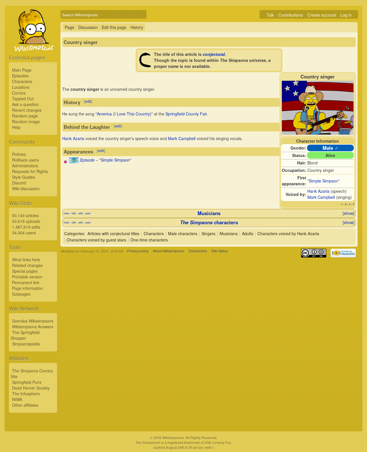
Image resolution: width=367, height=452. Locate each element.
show (348, 213)
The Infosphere (26, 393)
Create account (321, 15)
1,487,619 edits (26, 227)
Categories (74, 233)
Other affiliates (25, 405)
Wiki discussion (26, 188)
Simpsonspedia (26, 344)
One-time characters (149, 240)
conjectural (214, 54)
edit (88, 101)
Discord (19, 183)
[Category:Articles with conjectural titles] (145, 66)
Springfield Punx (27, 382)
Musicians (209, 213)
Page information (27, 288)
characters (209, 222)
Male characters (182, 233)
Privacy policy (138, 251)
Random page (25, 116)
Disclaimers (198, 251)
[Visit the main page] (33, 43)
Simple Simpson (323, 181)
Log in (346, 15)
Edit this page (114, 27)
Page (69, 27)
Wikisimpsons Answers (32, 326)
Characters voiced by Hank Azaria (288, 233)
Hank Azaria (318, 191)
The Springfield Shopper (25, 335)
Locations (21, 87)
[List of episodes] (74, 161)
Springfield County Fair (186, 114)
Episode (87, 160)
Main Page (22, 70)
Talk (270, 15)
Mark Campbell (321, 197)
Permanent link (25, 282)
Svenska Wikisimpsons (32, 321)
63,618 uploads (26, 221)
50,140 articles (25, 215)
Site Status (219, 251)
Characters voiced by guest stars (96, 240)
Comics (19, 93)
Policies (19, 154)
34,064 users (24, 232)
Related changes (27, 265)
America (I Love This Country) (124, 114)
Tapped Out (23, 98)
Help (16, 127)
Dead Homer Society (31, 388)
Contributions (290, 15)
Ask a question (25, 104)
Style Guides (23, 177)
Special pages (25, 271)
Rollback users (25, 160)
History (136, 27)
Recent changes (27, 110)
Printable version (27, 277)
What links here (26, 259)
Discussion (88, 27)
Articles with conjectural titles (113, 233)
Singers (208, 233)
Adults (247, 233)
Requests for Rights (30, 171)
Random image (26, 121)
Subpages (21, 294)
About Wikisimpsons (168, 251)
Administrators (25, 165)
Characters (22, 81)
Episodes (20, 75)
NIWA (17, 399)
